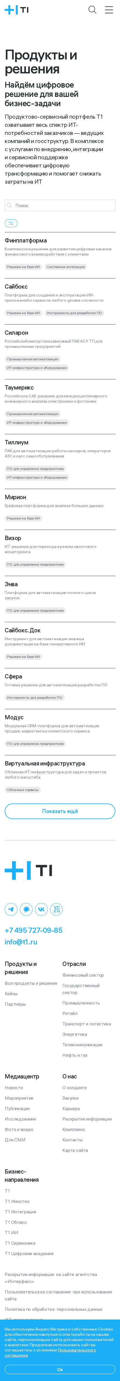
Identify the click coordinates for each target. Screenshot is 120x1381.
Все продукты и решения (31, 983)
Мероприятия (19, 1098)
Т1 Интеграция (20, 1212)
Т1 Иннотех (17, 1201)
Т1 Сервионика (20, 1243)
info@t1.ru (21, 942)
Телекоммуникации (82, 1044)
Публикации (17, 1108)
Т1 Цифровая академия (29, 1253)
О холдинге (74, 1087)
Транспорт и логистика (86, 1024)
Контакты (72, 1140)
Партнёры (15, 1004)
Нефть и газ (74, 1055)
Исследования (20, 1119)
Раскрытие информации (87, 1119)
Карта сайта (75, 1150)
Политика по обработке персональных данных (54, 1309)
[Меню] (109, 9)
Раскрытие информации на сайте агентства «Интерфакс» (51, 1277)
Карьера (71, 1108)
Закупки (70, 1098)
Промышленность (81, 1003)
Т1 (7, 1191)
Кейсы (11, 993)
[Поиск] (92, 9)
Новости (14, 1087)
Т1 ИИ (11, 1232)
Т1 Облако (16, 1222)
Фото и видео (19, 1129)
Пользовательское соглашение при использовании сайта (59, 1295)
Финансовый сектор (83, 975)
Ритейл (69, 1013)
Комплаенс (73, 1129)
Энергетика (74, 1034)
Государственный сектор (81, 988)
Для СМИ (15, 1140)
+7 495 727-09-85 (33, 930)
